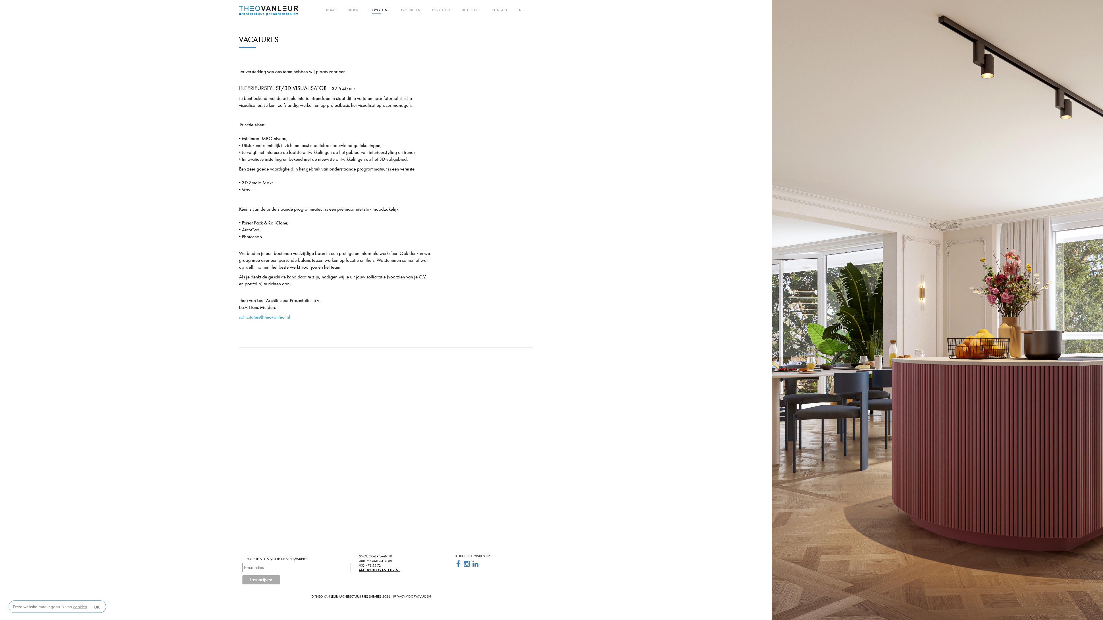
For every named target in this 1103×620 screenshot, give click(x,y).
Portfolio (441, 10)
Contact (500, 10)
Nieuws (354, 10)
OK (97, 607)
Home (331, 10)
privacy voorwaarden (412, 596)
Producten (411, 10)
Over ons (380, 10)
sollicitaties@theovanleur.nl (264, 317)
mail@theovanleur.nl (379, 570)
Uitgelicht (471, 10)
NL (521, 10)
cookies (80, 606)
